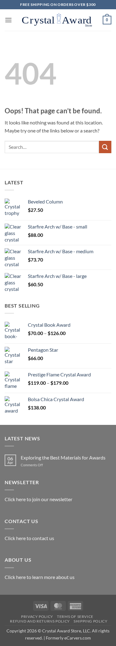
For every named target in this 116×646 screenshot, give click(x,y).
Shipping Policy (90, 621)
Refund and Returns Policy (40, 621)
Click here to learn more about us (40, 577)
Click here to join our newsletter (38, 499)
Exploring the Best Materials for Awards (63, 457)
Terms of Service (75, 616)
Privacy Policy (37, 616)
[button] (8, 19)
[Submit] (105, 147)
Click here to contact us (29, 538)
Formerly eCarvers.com (68, 637)
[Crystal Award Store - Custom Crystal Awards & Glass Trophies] (57, 20)
